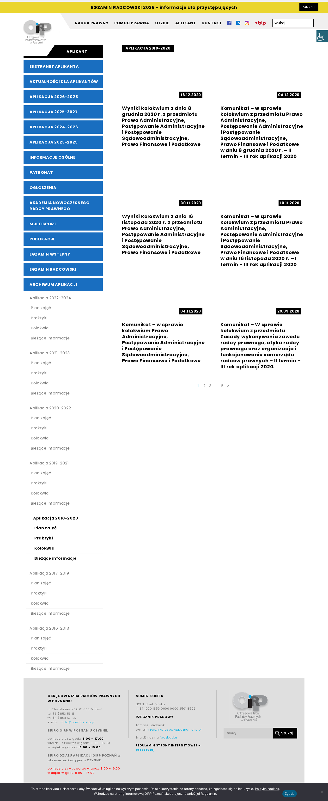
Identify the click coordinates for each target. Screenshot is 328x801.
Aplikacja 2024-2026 (54, 127)
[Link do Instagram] (247, 23)
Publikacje (42, 239)
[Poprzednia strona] (228, 386)
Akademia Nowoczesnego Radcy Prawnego (60, 206)
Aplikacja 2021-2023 (50, 353)
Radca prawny (92, 22)
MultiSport (43, 224)
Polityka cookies (267, 789)
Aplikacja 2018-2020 (55, 518)
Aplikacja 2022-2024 (50, 298)
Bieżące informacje (50, 338)
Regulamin (208, 793)
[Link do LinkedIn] (238, 23)
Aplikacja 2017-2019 (49, 573)
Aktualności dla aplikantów (64, 81)
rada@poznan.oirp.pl (78, 722)
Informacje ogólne (53, 157)
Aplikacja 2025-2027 (54, 112)
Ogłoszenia (43, 187)
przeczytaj (145, 750)
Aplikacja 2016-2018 (49, 628)
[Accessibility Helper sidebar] (322, 36)
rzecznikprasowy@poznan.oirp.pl (174, 729)
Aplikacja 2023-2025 (54, 142)
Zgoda (289, 793)
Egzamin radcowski (53, 269)
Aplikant (185, 22)
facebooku (168, 737)
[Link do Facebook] (229, 23)
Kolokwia (40, 328)
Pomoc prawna (131, 22)
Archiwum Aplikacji (53, 284)
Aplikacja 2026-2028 (54, 97)
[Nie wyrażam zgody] (322, 791)
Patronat (41, 172)
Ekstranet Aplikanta (54, 66)
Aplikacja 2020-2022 (50, 408)
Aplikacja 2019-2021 (49, 463)
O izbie (162, 22)
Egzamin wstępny (50, 254)
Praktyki (39, 318)
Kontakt (212, 22)
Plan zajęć (41, 308)
